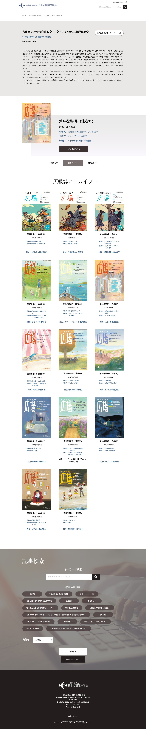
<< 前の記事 (53, 163)
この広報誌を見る (73, 149)
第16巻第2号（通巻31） (36, 16)
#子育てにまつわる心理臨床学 (33, 37)
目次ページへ (73, 163)
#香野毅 (48, 37)
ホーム (24, 16)
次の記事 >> (92, 163)
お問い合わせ (73, 716)
